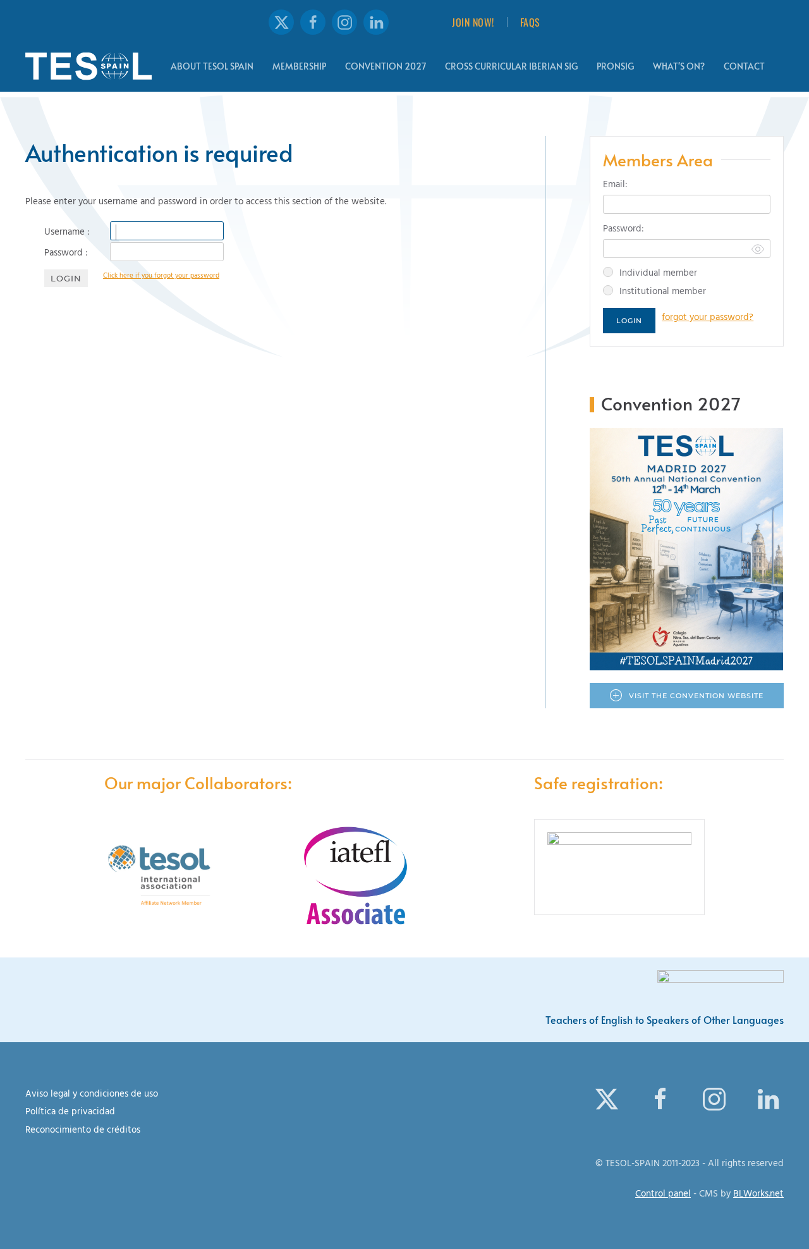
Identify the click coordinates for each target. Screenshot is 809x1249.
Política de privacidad (70, 1113)
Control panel (663, 1195)
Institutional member (662, 292)
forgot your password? (707, 318)
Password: (623, 230)
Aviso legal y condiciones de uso (91, 1095)
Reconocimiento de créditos (82, 1131)
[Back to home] (88, 66)
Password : (66, 254)
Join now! (473, 22)
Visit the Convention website (696, 695)
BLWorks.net (758, 1195)
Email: (615, 185)
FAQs (530, 22)
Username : (67, 233)
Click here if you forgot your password (161, 276)
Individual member (658, 274)
